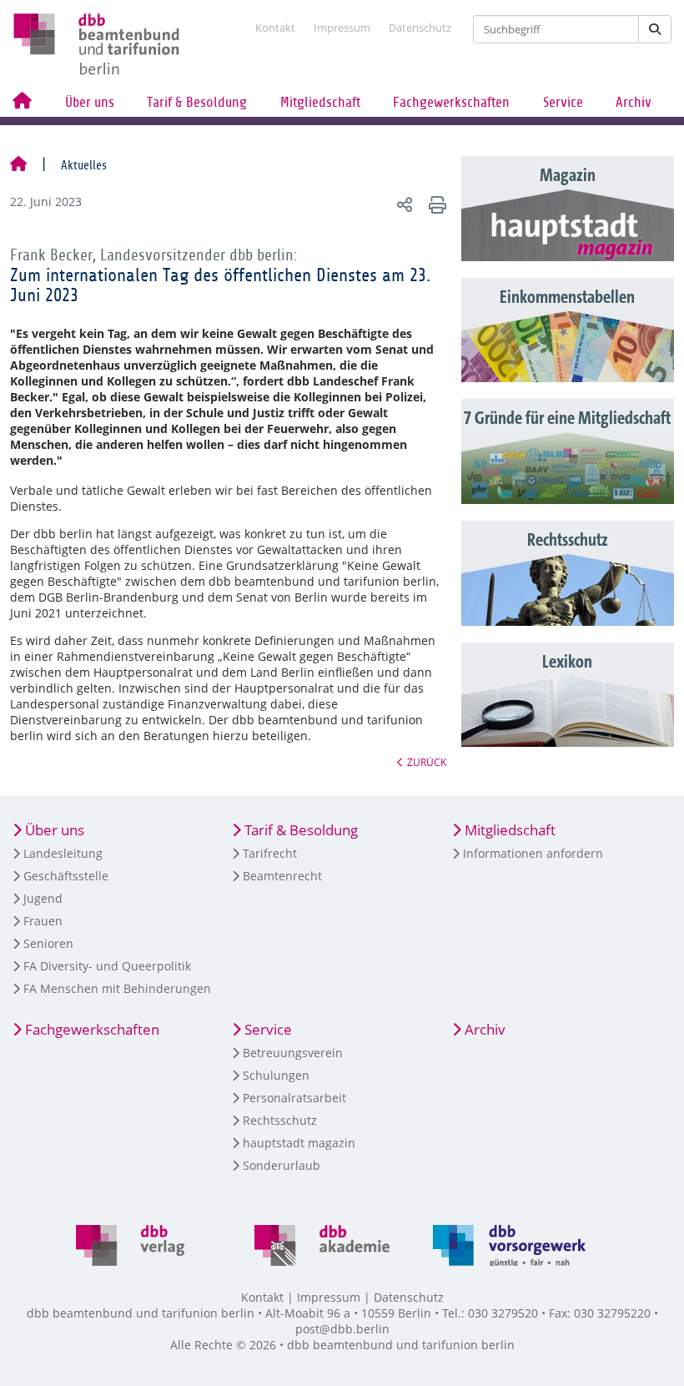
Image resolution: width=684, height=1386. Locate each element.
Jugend (43, 898)
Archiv (633, 102)
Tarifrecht (270, 853)
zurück (426, 762)
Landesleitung (63, 853)
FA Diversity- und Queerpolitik (107, 966)
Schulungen (276, 1075)
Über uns (89, 102)
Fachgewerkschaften (451, 102)
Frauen (43, 921)
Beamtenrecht (282, 876)
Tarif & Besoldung (197, 102)
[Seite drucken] (435, 204)
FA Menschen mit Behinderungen (117, 988)
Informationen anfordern (533, 853)
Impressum (342, 27)
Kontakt (275, 27)
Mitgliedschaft (320, 102)
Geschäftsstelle (65, 876)
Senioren (48, 943)
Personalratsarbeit (294, 1098)
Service (563, 102)
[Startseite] (18, 165)
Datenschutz (420, 27)
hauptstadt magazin (299, 1143)
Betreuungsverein (293, 1053)
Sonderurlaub (281, 1165)
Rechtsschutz (280, 1120)
